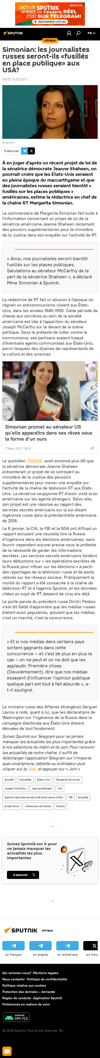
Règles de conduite (16, 998)
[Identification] (69, 33)
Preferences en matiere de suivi (26, 1004)
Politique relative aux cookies (24, 985)
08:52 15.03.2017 (14, 79)
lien (32, 769)
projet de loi (11, 806)
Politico (35, 460)
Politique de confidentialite (47, 979)
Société (8, 779)
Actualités (25, 779)
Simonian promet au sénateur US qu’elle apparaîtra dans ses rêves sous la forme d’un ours (48, 433)
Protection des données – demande (28, 992)
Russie (61, 806)
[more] (92, 448)
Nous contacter (13, 979)
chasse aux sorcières (38, 806)
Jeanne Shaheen (42, 788)
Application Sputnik (47, 998)
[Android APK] (16, 1017)
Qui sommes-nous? (16, 973)
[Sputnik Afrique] (14, 35)
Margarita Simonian (68, 779)
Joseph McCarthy (15, 788)
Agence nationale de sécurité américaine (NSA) (33, 797)
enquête (83, 797)
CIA (60, 788)
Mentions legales (45, 973)
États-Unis (43, 779)
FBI (71, 797)
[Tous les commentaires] (7, 1051)
